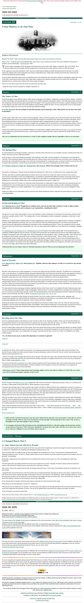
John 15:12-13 (10, 263)
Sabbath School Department (56, 550)
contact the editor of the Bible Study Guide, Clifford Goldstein (21, 517)
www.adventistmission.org (61, 494)
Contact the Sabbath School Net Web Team (42, 598)
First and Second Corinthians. (34, 1)
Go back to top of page (42, 600)
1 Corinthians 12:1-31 (9, 230)
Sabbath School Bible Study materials (54, 593)
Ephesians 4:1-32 (35, 230)
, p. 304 (18, 360)
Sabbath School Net (8, 550)
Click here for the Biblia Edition (9, 8)
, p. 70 (72, 236)
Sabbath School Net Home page (29, 593)
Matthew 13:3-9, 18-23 (13, 206)
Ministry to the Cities (22, 382)
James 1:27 (19, 263)
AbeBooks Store (48, 590)
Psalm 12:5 (22, 166)
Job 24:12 (42, 166)
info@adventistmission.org (43, 494)
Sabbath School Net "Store (49, 582)
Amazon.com (32, 579)
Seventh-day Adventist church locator (13, 547)
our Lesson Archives (56, 595)
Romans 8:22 (31, 166)
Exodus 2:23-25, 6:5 (12, 166)
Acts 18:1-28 (9, 109)
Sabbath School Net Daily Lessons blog (51, 541)
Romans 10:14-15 (11, 370)
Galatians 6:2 (30, 263)
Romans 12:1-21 (21, 230)
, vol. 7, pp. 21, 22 (43, 293)
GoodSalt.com (44, 531)
